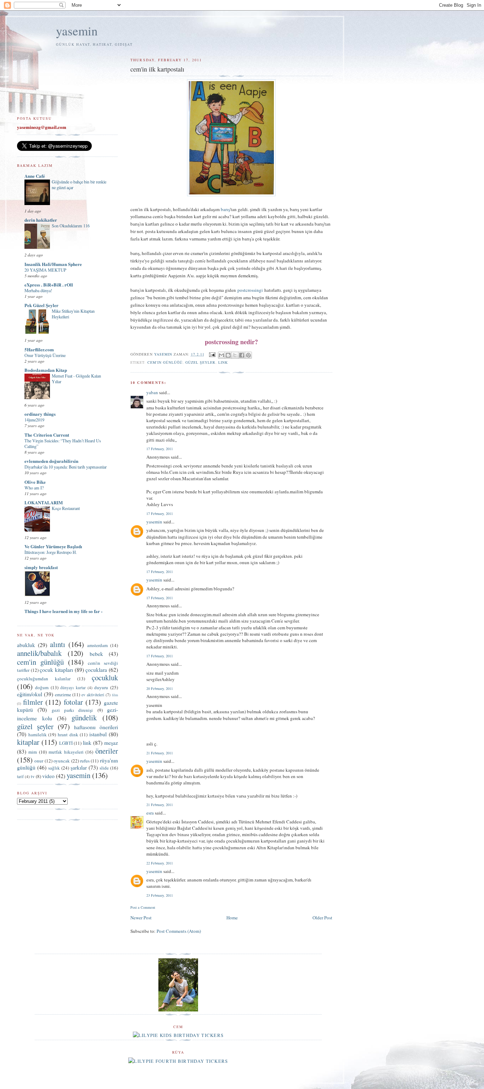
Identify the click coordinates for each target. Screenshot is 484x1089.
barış (225, 209)
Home (232, 917)
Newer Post (141, 917)
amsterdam (97, 645)
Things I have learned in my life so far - (63, 611)
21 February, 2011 (159, 752)
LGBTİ (66, 743)
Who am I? (34, 487)
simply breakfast (41, 567)
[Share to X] (234, 355)
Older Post (322, 917)
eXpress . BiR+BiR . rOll (48, 284)
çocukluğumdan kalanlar (44, 678)
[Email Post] (212, 354)
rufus (85, 761)
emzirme (63, 694)
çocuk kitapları (56, 669)
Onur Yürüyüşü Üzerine (45, 355)
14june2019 (34, 419)
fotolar (73, 702)
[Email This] (221, 355)
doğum (42, 687)
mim (32, 752)
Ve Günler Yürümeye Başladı (53, 546)
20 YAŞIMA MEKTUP (45, 270)
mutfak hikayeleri (66, 752)
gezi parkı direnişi (72, 710)
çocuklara (96, 669)
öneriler (106, 751)
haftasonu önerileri (96, 727)
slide (104, 768)
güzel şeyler (200, 362)
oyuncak (62, 761)
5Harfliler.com (39, 349)
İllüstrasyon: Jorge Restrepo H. (50, 552)
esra (150, 813)
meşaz (111, 742)
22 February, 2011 (159, 863)
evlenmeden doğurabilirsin (51, 461)
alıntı (57, 644)
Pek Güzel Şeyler (41, 305)
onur (38, 761)
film (115, 694)
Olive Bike (35, 481)
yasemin (77, 30)
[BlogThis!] (228, 355)
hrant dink (68, 734)
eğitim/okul (29, 694)
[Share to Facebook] (241, 355)
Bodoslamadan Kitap (45, 370)
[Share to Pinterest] (248, 355)
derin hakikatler (40, 219)
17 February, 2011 (159, 448)
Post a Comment (142, 907)
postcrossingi (250, 290)
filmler (33, 702)
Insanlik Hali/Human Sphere (53, 264)
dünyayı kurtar (72, 687)
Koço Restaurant (66, 508)
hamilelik (37, 734)
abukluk (26, 644)
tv (33, 776)
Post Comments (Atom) (179, 931)
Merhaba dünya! (38, 290)
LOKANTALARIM (43, 502)
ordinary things (40, 413)
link (223, 362)
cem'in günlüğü (164, 362)
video (48, 775)
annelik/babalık (39, 653)
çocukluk (105, 677)
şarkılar (79, 767)
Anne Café (34, 175)
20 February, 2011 (159, 688)
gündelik (84, 717)
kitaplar (28, 742)
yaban (152, 392)
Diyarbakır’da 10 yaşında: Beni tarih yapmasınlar (65, 467)
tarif (20, 776)
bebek (96, 653)
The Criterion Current (46, 434)
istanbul (98, 734)
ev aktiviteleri (92, 694)
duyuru (101, 687)
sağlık (54, 768)
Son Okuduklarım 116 (71, 225)
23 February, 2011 (159, 895)
